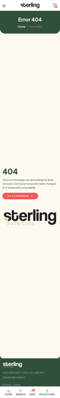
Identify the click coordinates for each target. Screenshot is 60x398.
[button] (55, 5)
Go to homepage (18, 196)
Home (21, 26)
